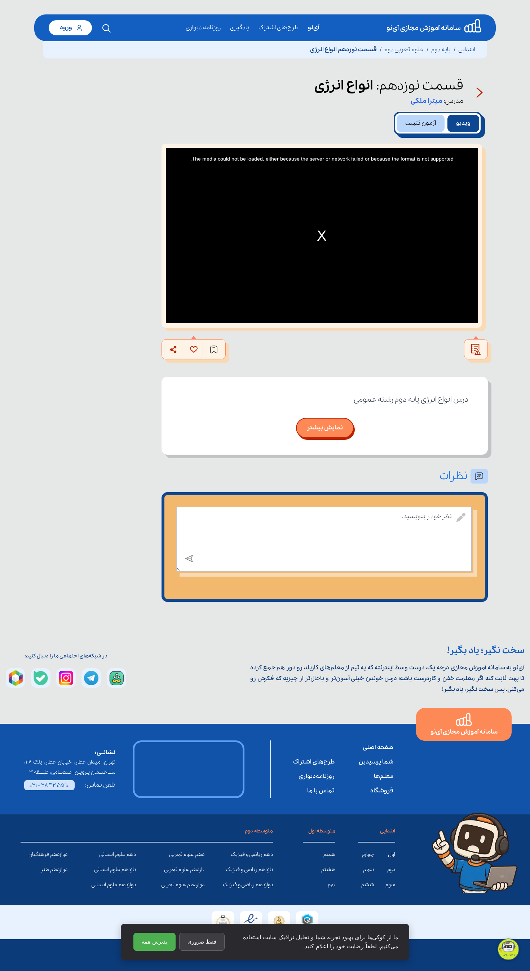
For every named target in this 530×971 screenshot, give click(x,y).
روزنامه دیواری (203, 27)
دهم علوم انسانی (130, 854)
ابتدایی (466, 49)
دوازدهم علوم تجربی (199, 884)
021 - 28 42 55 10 (49, 786)
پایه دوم (441, 49)
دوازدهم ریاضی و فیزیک (267, 884)
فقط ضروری (201, 941)
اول (391, 854)
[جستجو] (107, 28)
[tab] (463, 123)
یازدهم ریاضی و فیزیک (267, 869)
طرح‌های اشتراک (279, 27)
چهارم (368, 854)
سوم (390, 884)
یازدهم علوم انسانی (130, 869)
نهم (331, 884)
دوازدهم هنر (62, 869)
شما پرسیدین (376, 762)
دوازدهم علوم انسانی (130, 884)
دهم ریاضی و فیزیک (267, 854)
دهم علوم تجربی (199, 854)
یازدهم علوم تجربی (199, 869)
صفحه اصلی (378, 747)
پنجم (368, 869)
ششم (367, 884)
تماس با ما (321, 791)
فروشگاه (381, 791)
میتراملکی (426, 101)
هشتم (328, 869)
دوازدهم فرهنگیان (62, 854)
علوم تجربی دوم (404, 49)
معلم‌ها (383, 776)
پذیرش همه (154, 941)
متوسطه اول (321, 831)
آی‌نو (313, 27)
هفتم (329, 854)
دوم (391, 869)
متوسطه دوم (259, 831)
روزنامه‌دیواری (317, 776)
